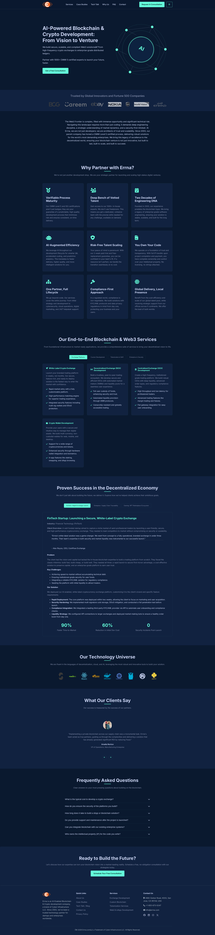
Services (69, 4)
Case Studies (82, 4)
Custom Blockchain (118, 902)
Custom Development (98, 357)
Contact (122, 4)
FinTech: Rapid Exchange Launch (77, 505)
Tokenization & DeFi (117, 357)
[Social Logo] (144, 915)
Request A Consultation (152, 4)
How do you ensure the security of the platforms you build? (91, 806)
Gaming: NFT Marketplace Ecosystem (136, 505)
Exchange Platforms (78, 357)
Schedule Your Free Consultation (108, 873)
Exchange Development (120, 898)
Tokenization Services (119, 906)
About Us (80, 898)
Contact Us (81, 910)
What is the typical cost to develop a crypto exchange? (89, 799)
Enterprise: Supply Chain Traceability (106, 505)
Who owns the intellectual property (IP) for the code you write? (92, 834)
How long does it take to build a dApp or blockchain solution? (92, 813)
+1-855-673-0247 (153, 905)
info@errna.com (152, 910)
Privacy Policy (82, 914)
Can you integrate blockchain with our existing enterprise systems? (95, 827)
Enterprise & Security (136, 357)
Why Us (105, 4)
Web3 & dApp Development (121, 910)
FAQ (114, 4)
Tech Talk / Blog (83, 906)
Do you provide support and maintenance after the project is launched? (96, 820)
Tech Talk (95, 4)
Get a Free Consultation (55, 71)
